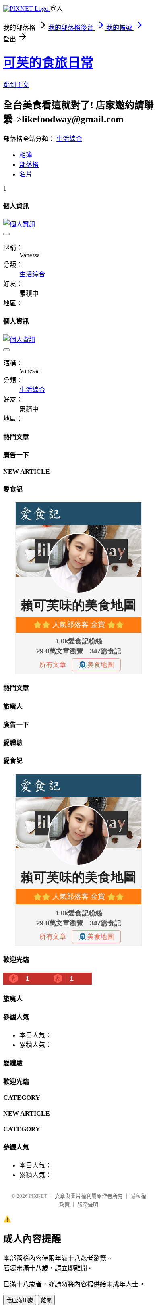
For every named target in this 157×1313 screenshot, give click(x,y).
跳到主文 (16, 84)
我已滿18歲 (19, 1300)
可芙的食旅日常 (48, 62)
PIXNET (38, 1196)
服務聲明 (87, 1204)
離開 (46, 1300)
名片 (25, 174)
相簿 (25, 154)
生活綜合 (69, 138)
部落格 (29, 164)
